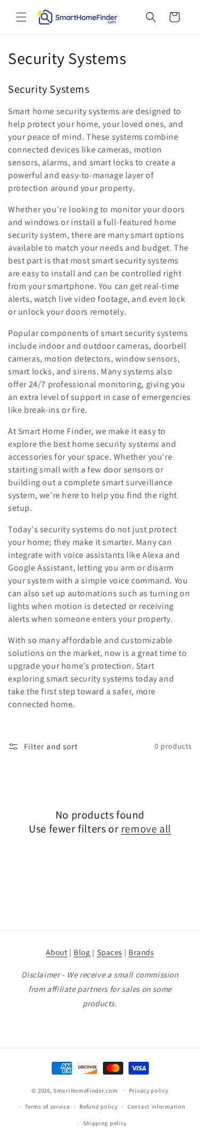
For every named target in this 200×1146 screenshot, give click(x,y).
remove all (146, 829)
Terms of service (47, 1106)
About (56, 952)
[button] (21, 17)
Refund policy (98, 1106)
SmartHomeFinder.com (85, 1090)
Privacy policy (149, 1090)
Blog (82, 952)
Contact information (156, 1106)
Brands (141, 952)
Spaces (110, 952)
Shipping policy (105, 1123)
